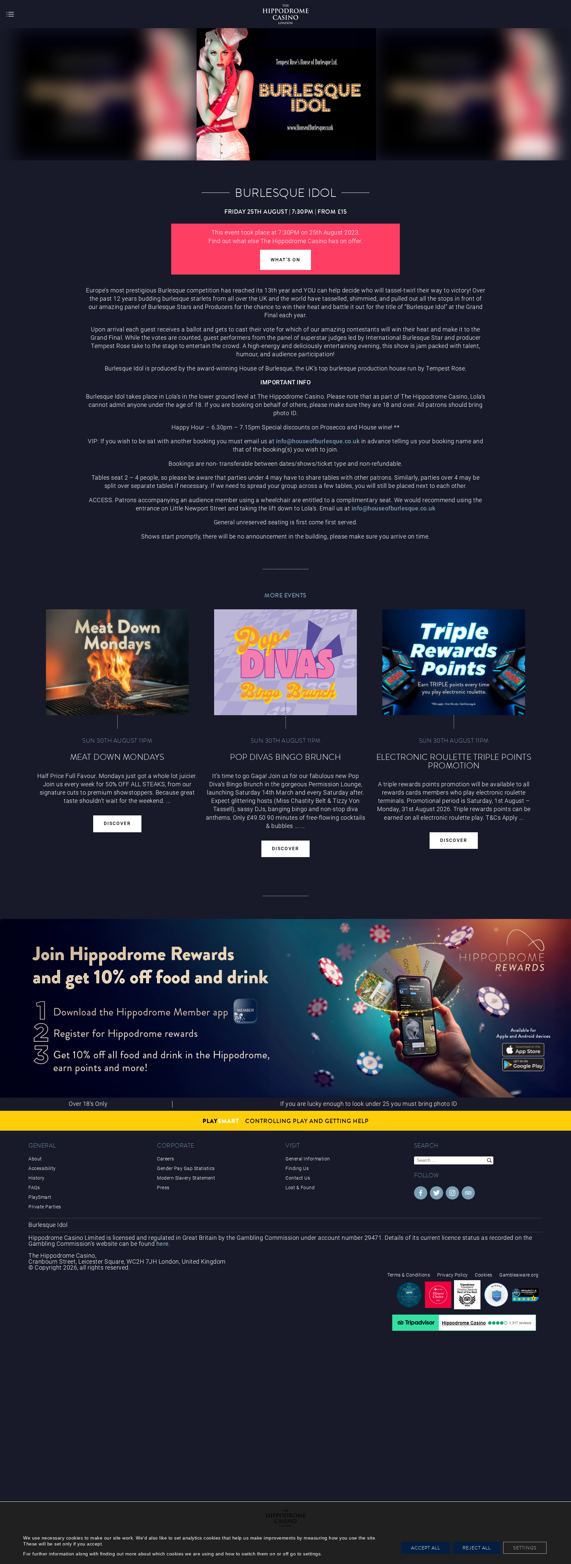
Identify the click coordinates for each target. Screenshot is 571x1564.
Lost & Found (300, 1187)
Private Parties (44, 1206)
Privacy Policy (452, 1275)
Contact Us (298, 1178)
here (162, 1243)
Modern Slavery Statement (186, 1178)
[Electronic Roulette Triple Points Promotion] (453, 662)
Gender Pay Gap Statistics (186, 1168)
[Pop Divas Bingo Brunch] (285, 662)
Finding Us (297, 1168)
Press (163, 1187)
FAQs (34, 1187)
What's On (285, 260)
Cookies (483, 1275)
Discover (117, 823)
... (296, 825)
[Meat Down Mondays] (117, 662)
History (36, 1178)
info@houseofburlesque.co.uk (318, 441)
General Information (308, 1158)
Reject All (477, 1548)
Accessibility (42, 1168)
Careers (165, 1158)
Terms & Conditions (408, 1275)
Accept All (425, 1548)
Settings (525, 1548)
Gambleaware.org (519, 1275)
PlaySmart (40, 1197)
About (35, 1158)
